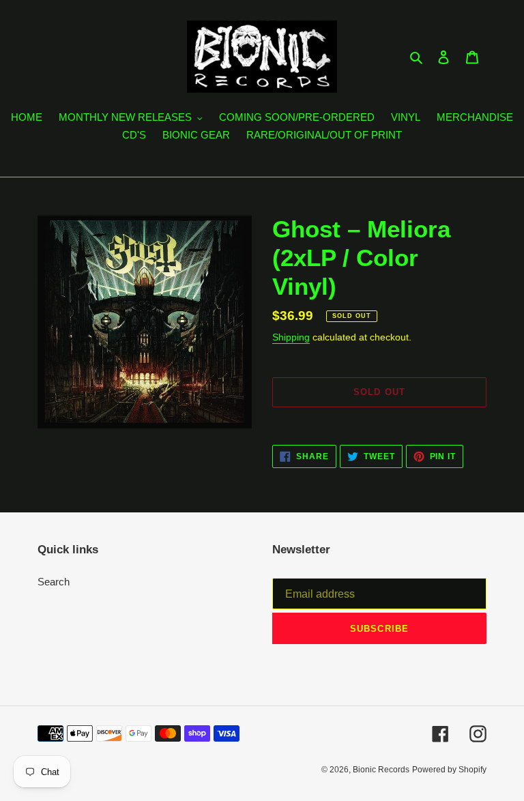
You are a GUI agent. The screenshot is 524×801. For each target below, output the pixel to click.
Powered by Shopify (449, 769)
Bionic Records (381, 769)
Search (54, 581)
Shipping (291, 337)
